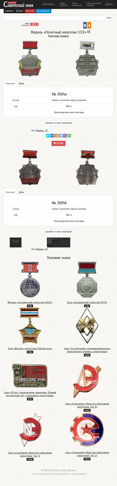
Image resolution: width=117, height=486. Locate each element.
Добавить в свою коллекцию (58, 123)
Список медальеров (77, 4)
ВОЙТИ (109, 4)
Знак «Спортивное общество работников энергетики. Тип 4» (87, 405)
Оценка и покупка (63, 4)
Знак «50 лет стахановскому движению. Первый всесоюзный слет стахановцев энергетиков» (30, 394)
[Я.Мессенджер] (48, 135)
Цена (21, 83)
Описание (10, 83)
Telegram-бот (45, 11)
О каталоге (9, 11)
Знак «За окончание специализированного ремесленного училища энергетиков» (87, 350)
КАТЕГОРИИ (48, 4)
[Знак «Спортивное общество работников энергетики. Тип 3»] (30, 430)
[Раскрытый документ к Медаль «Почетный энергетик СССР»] (58, 242)
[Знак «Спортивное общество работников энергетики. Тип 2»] (87, 429)
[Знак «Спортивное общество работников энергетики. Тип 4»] (87, 381)
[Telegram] (60, 135)
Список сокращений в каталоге (93, 4)
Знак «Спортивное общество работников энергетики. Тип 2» (87, 454)
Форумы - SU (42, 130)
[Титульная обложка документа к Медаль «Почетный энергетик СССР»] (15, 242)
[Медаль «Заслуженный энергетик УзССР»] (30, 279)
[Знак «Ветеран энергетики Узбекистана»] (30, 325)
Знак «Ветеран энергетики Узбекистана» (30, 348)
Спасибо (31, 11)
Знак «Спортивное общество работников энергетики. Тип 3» (30, 454)
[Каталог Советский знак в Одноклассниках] (89, 25)
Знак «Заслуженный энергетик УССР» (87, 302)
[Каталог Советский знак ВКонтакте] (85, 25)
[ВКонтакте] (52, 135)
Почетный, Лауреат (58, 36)
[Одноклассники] (56, 135)
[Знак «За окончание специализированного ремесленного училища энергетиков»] (87, 325)
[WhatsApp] (69, 135)
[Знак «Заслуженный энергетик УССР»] (87, 279)
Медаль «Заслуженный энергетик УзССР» (30, 302)
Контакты (19, 11)
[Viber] (65, 135)
